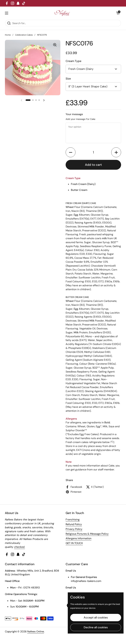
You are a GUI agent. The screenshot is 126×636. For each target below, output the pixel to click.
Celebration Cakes (24, 34)
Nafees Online (35, 631)
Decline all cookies (96, 627)
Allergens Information (78, 538)
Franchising (73, 519)
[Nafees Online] (62, 13)
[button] (70, 152)
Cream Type (73, 61)
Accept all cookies (96, 617)
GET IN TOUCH (74, 543)
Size (68, 78)
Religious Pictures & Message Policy (87, 533)
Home (8, 34)
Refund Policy (74, 524)
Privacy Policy (74, 529)
